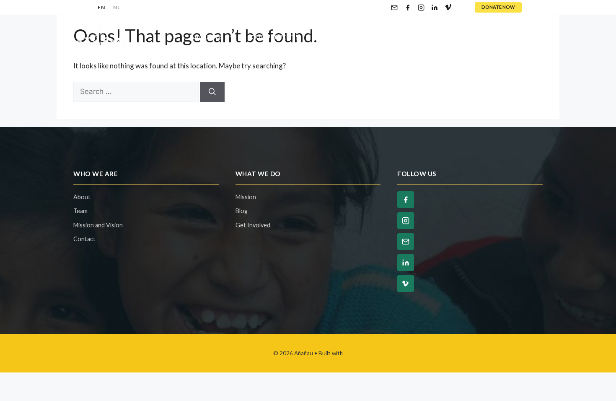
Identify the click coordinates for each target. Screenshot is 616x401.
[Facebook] (407, 7)
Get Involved (340, 37)
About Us (207, 37)
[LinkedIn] (434, 7)
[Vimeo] (448, 7)
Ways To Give (416, 37)
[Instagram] (421, 7)
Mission (246, 196)
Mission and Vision (98, 225)
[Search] (212, 92)
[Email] (394, 7)
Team (80, 210)
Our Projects (275, 37)
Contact (518, 37)
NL (116, 7)
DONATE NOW (498, 7)
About (82, 196)
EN (101, 7)
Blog (476, 37)
